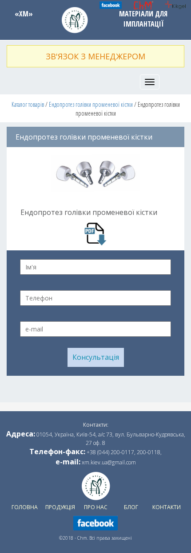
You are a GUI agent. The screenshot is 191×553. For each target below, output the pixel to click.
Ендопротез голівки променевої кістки (91, 104)
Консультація (95, 357)
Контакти (166, 507)
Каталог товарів (28, 104)
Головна (25, 507)
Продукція (60, 507)
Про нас (95, 507)
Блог (131, 507)
